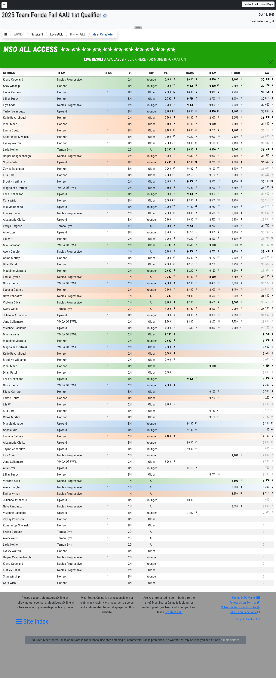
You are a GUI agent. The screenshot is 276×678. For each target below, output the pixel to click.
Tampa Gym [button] (64, 149)
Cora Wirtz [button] (10, 200)
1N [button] (130, 251)
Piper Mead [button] (10, 124)
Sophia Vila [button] (10, 162)
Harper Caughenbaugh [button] (17, 156)
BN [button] (130, 86)
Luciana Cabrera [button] (13, 289)
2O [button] (130, 149)
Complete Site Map (245, 619)
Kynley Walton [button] (12, 143)
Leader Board (251, 4)
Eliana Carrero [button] (12, 92)
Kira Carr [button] (8, 175)
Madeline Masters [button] (14, 271)
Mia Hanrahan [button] (11, 245)
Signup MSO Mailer (244, 597)
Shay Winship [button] (11, 86)
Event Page (267, 4)
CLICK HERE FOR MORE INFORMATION (156, 59)
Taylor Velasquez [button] (14, 111)
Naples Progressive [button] (69, 79)
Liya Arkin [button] (9, 105)
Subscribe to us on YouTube (239, 607)
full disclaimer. (230, 640)
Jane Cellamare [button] (13, 321)
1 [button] (108, 79)
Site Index (35, 621)
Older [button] (151, 92)
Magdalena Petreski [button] (15, 188)
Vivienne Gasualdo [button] (14, 328)
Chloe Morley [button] (11, 258)
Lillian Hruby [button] (10, 98)
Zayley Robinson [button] (13, 169)
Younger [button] (151, 79)
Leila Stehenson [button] (13, 194)
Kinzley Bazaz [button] (11, 213)
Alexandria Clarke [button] (14, 219)
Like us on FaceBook (243, 612)
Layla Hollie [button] (10, 149)
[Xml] (257, 619)
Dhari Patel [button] (10, 264)
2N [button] (130, 79)
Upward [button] (62, 111)
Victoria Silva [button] (11, 302)
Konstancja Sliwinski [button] (16, 137)
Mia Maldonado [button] (13, 207)
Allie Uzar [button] (9, 232)
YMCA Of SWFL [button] (67, 188)
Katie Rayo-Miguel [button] (14, 117)
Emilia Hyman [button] (11, 277)
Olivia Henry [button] (10, 283)
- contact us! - (173, 612)
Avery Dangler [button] (11, 251)
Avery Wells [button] (10, 309)
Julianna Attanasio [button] (15, 315)
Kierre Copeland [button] (13, 79)
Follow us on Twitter (243, 602)
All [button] (151, 149)
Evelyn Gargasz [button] (12, 226)
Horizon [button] (62, 86)
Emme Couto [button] (11, 130)
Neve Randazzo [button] (13, 296)
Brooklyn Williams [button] (14, 181)
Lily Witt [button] (8, 239)
